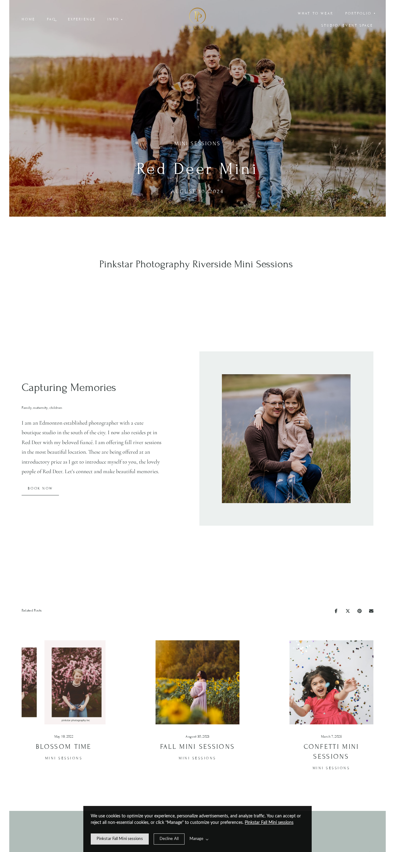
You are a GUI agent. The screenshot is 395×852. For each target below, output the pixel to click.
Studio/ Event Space (347, 25)
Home (28, 19)
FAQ (51, 19)
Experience (82, 19)
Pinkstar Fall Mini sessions (269, 822)
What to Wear (315, 13)
